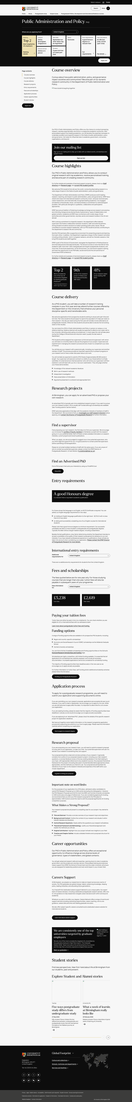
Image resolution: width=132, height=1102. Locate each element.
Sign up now (81, 158)
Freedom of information (51, 1096)
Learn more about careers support (65, 917)
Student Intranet (64, 1092)
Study (30, 14)
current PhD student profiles (84, 185)
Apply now (104, 60)
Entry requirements (30, 87)
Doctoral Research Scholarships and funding (66, 653)
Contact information (37, 1099)
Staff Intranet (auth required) (52, 1092)
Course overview (29, 75)
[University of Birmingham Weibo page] (29, 1080)
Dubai (108, 2)
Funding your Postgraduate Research (66, 676)
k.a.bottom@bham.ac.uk (86, 451)
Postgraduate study (41, 14)
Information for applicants (38, 1096)
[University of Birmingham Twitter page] (33, 1075)
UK (103, 2)
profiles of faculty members (73, 432)
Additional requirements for (57, 555)
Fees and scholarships (31, 90)
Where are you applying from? (32, 32)
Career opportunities (30, 97)
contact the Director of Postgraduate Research (76, 415)
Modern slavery (33, 1092)
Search (96, 8)
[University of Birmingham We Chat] (33, 1080)
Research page (66, 185)
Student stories (29, 100)
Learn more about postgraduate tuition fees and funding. (71, 626)
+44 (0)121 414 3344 (30, 1068)
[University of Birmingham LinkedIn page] (29, 1075)
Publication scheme (27, 1096)
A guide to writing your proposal (64, 773)
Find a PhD (58, 471)
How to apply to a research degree (65, 731)
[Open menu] (108, 8)
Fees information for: (57, 586)
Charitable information (63, 1096)
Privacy (24, 1092)
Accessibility (41, 1092)
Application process (30, 94)
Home (24, 14)
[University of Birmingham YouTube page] (38, 1080)
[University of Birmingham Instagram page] (24, 1075)
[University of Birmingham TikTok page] (24, 1080)
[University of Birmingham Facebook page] (38, 1075)
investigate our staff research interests (92, 413)
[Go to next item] (108, 1037)
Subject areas (54, 14)
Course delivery (29, 81)
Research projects (30, 84)
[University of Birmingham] (30, 8)
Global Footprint (61, 1053)
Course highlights (29, 78)
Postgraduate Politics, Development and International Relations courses (82, 14)
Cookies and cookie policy (76, 1096)
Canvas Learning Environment (76, 1092)
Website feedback (26, 1099)
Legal (27, 1092)
